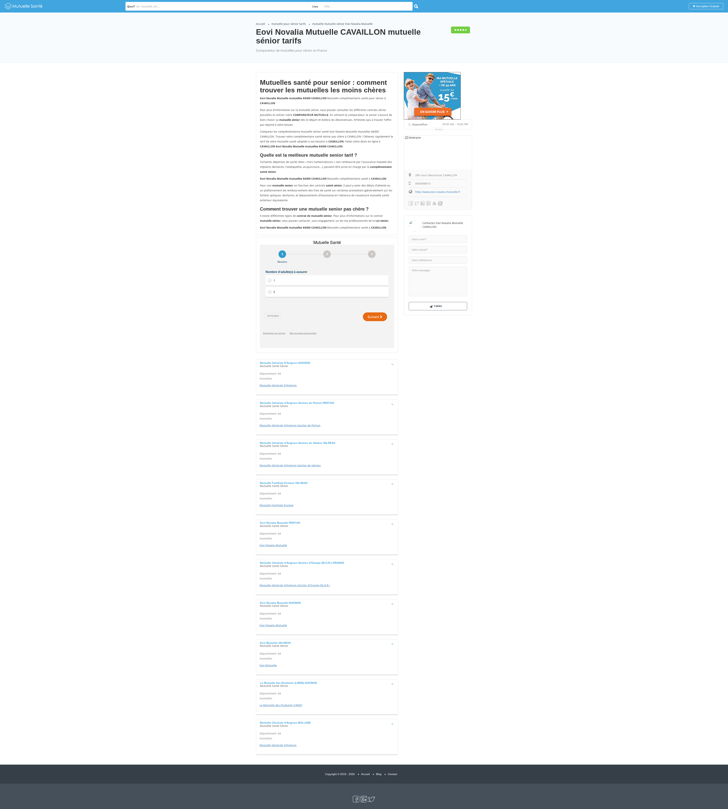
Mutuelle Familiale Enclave (276, 505)
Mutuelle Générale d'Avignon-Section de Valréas (290, 465)
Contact (392, 774)
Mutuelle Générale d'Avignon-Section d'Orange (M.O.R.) (295, 585)
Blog (378, 774)
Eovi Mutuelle (268, 665)
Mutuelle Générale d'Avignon (278, 745)
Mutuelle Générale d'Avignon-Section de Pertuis (290, 425)
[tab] (327, 364)
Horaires (439, 129)
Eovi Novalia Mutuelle (273, 545)
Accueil (260, 24)
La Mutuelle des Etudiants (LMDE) (281, 705)
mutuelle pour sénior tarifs (288, 24)
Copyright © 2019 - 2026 (340, 774)
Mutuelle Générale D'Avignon (278, 385)
